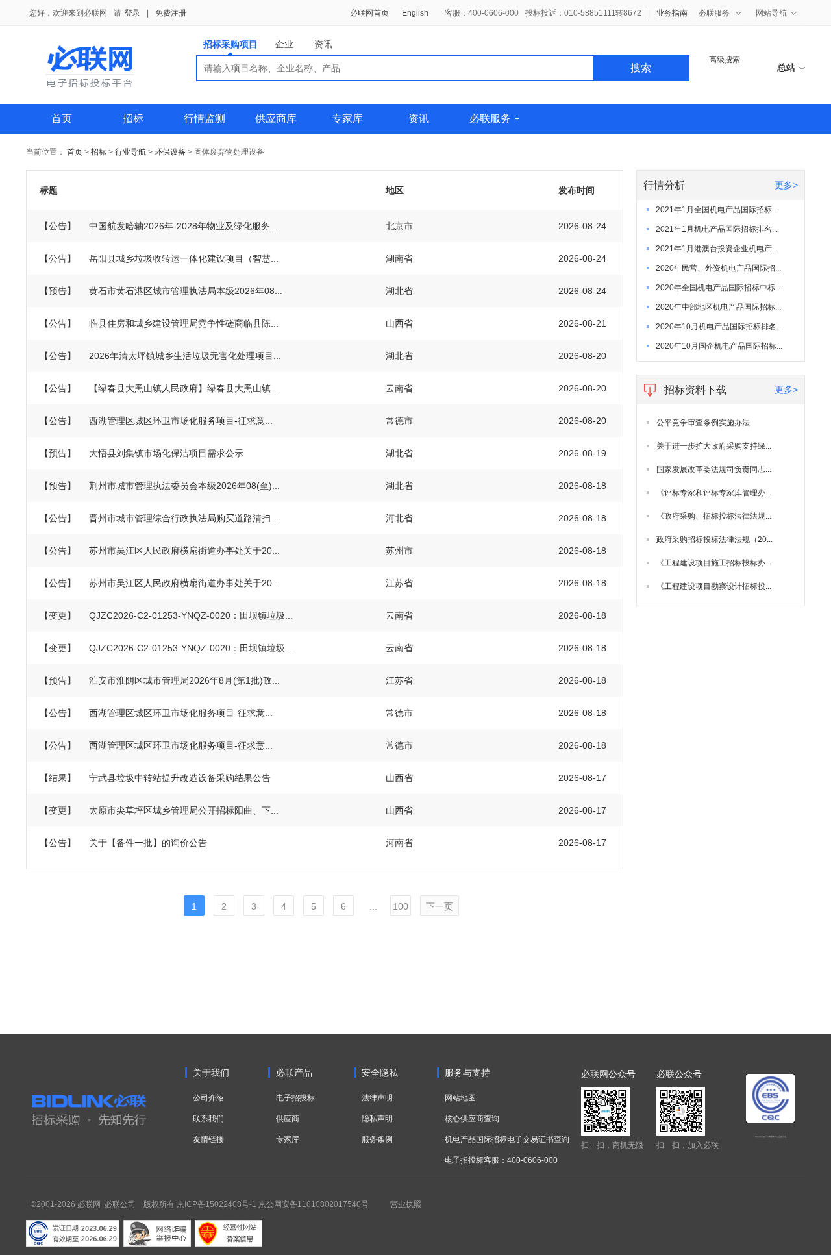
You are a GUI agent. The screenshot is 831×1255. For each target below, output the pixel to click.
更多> (786, 185)
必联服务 (490, 118)
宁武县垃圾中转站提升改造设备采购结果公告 (155, 778)
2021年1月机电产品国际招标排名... (717, 229)
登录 (132, 13)
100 (400, 906)
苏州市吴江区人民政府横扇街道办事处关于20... (160, 550)
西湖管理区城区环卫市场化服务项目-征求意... (156, 421)
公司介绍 (208, 1097)
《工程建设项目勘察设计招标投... (713, 586)
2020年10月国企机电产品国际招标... (719, 346)
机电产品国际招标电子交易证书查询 (507, 1139)
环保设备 (170, 151)
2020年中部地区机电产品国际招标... (718, 307)
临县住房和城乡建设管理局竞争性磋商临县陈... (159, 323)
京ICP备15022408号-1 (216, 1204)
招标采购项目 (230, 44)
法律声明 (377, 1097)
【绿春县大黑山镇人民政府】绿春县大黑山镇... (159, 388)
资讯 (323, 44)
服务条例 (377, 1139)
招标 (133, 118)
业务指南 (672, 13)
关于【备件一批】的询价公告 (123, 843)
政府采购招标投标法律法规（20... (714, 539)
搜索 (640, 67)
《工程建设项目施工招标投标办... (713, 562)
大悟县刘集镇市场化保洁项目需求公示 (141, 453)
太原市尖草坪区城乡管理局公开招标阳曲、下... (159, 810)
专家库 (347, 118)
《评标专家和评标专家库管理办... (713, 492)
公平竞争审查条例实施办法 (703, 422)
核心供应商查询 (472, 1118)
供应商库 (276, 118)
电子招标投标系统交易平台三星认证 (770, 1137)
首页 (61, 118)
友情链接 (208, 1139)
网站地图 (460, 1097)
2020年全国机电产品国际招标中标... (718, 287)
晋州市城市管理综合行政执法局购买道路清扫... (159, 518)
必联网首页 (369, 13)
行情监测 (204, 118)
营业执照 (405, 1204)
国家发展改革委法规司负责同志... (713, 469)
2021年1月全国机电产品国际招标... (717, 209)
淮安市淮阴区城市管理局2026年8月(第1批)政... (160, 680)
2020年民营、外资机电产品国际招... (718, 268)
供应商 (287, 1118)
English (415, 13)
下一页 (439, 906)
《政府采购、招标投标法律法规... (713, 516)
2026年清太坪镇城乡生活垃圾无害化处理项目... (160, 356)
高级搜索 (724, 59)
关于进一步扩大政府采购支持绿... (713, 446)
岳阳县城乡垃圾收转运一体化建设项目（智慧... (159, 258)
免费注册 (170, 13)
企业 (284, 44)
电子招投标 (295, 1097)
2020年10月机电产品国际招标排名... (719, 326)
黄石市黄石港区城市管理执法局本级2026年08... (161, 291)
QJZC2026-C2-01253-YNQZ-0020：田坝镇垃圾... (166, 615)
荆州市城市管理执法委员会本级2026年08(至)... (160, 485)
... (373, 906)
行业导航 (131, 151)
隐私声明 (377, 1118)
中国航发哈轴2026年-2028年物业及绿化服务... (159, 226)
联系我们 (208, 1118)
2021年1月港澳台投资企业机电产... (717, 248)
